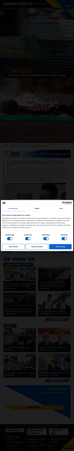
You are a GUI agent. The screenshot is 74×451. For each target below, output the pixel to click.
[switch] (28, 238)
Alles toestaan (60, 246)
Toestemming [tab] (12, 208)
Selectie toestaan (37, 246)
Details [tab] (37, 208)
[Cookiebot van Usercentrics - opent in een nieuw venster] (63, 202)
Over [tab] (61, 208)
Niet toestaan (13, 246)
